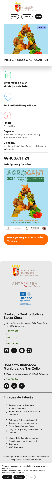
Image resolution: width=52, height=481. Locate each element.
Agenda (20, 60)
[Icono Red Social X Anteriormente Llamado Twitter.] (14, 350)
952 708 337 (12, 379)
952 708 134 (12, 343)
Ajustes (30, 477)
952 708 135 (12, 337)
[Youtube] (22, 350)
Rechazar (19, 477)
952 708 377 (12, 331)
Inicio (7, 60)
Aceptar (7, 477)
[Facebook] (6, 350)
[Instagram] (29, 350)
